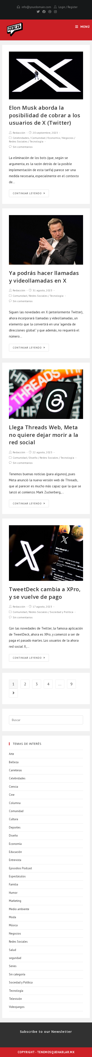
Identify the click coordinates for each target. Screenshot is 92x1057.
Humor (13, 893)
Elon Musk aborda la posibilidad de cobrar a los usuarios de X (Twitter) (44, 115)
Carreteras (15, 770)
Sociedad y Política (61, 612)
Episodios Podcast (20, 868)
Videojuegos (17, 1007)
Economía (54, 137)
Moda (12, 917)
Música (13, 925)
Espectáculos (17, 876)
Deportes (15, 827)
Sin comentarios (23, 146)
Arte (11, 754)
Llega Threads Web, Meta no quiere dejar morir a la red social (43, 434)
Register (72, 7)
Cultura (13, 819)
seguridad (15, 958)
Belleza (14, 762)
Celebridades (21, 137)
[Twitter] (38, 12)
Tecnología (36, 141)
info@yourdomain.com (36, 7)
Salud (12, 950)
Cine (12, 795)
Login (62, 7)
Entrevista (15, 860)
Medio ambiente (19, 909)
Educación (15, 852)
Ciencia (13, 787)
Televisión (15, 999)
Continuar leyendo (27, 193)
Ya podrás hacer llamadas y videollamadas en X (44, 276)
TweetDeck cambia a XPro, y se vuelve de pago (45, 592)
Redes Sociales (18, 141)
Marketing (15, 901)
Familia (13, 884)
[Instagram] (55, 12)
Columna (15, 803)
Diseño (33, 457)
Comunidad (38, 137)
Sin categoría (17, 974)
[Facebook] (44, 12)
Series (13, 966)
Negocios (67, 137)
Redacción (19, 132)
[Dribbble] (50, 12)
